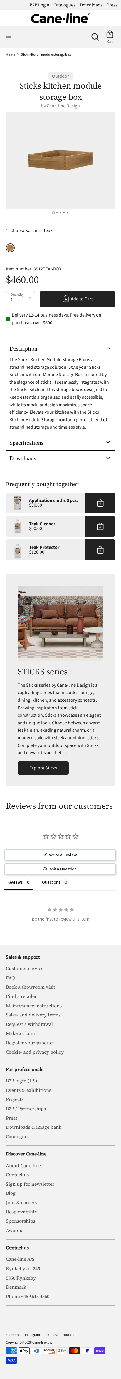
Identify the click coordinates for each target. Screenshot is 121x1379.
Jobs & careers (21, 1202)
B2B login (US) (21, 1080)
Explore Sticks (43, 768)
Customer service (24, 968)
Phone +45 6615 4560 (27, 1296)
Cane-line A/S (20, 1259)
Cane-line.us (41, 1342)
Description (23, 348)
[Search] (95, 34)
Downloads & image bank (33, 1127)
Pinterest (51, 1334)
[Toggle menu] (8, 36)
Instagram (32, 1334)
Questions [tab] (51, 882)
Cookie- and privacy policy (35, 1052)
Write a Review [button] (63, 854)
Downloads (91, 5)
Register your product (30, 1042)
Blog (11, 1193)
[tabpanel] (60, 160)
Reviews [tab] (15, 882)
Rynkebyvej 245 (23, 1268)
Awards (14, 1230)
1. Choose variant (29, 230)
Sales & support (23, 957)
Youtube (68, 1334)
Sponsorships (20, 1221)
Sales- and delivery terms (33, 1014)
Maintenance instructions (34, 1005)
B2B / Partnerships (26, 1108)
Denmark (16, 1287)
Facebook (13, 1334)
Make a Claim (20, 1033)
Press (112, 5)
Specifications (26, 442)
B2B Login (39, 5)
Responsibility (21, 1211)
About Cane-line (23, 1165)
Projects (14, 1099)
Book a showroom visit (30, 987)
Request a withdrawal (29, 1024)
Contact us (17, 1174)
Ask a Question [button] (63, 869)
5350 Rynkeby (21, 1278)
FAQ (10, 977)
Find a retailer (21, 996)
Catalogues (64, 5)
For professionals (24, 1069)
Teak (10, 247)
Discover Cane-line (26, 1153)
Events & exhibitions (28, 1090)
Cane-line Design (63, 106)
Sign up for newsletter (30, 1184)
